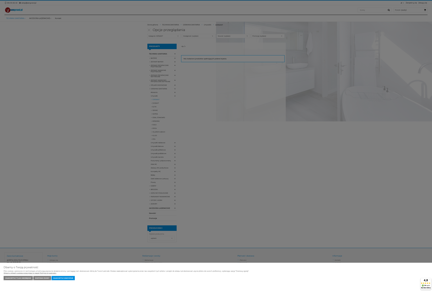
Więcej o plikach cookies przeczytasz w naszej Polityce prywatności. (30, 273)
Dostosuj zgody (42, 278)
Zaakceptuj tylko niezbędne (18, 278)
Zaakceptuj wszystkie (63, 278)
